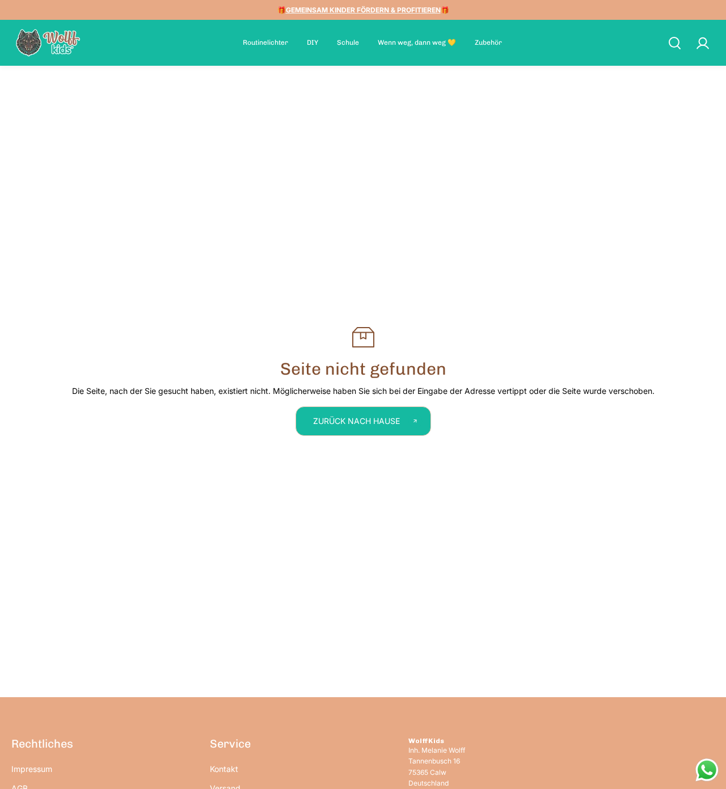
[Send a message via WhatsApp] (707, 770)
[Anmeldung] (702, 43)
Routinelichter (265, 42)
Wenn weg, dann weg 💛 (417, 42)
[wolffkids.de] (48, 43)
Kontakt (224, 769)
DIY (312, 42)
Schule (348, 42)
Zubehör (488, 42)
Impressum (31, 769)
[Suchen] (674, 43)
